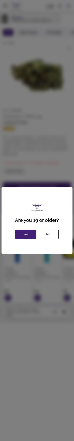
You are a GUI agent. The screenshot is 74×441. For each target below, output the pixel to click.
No (48, 234)
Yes (25, 234)
